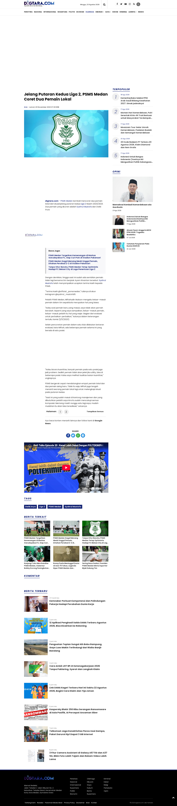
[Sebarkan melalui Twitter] (73, 435)
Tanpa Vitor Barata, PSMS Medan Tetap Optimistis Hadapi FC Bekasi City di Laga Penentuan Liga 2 (73, 268)
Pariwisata (108, 788)
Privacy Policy (69, 803)
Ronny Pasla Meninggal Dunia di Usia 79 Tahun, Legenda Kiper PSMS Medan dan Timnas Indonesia (66, 565)
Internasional (49, 12)
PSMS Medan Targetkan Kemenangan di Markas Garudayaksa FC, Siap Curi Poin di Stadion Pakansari (75, 256)
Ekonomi (80, 12)
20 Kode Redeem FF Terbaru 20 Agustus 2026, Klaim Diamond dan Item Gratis (136, 145)
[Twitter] (121, 4)
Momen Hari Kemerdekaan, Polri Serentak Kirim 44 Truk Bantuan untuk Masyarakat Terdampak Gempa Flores (136, 116)
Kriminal (123, 12)
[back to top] (173, 797)
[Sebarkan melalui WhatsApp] (78, 435)
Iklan (88, 803)
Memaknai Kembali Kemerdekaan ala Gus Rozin (132, 206)
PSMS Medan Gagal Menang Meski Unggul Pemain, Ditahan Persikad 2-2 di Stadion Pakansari (73, 262)
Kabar (106, 782)
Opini (106, 791)
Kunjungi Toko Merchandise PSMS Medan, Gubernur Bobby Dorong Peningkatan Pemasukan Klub (36, 565)
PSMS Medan (66, 201)
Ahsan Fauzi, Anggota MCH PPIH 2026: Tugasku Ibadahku (139, 232)
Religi (106, 785)
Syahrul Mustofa (84, 206)
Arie (25, 107)
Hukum (115, 12)
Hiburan (98, 12)
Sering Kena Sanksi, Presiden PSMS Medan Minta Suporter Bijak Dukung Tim (94, 565)
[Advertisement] (88, 36)
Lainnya (131, 12)
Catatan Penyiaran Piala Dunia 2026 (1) (138, 245)
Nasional (38, 12)
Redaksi (40, 803)
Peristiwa (28, 12)
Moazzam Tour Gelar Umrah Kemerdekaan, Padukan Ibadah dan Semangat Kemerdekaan (136, 130)
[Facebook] (117, 4)
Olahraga (89, 12)
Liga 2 (83, 203)
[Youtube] (125, 4)
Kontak (94, 803)
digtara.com (51, 201)
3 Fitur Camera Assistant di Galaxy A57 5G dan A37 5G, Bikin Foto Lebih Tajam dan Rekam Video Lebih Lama (78, 756)
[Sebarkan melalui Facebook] (68, 435)
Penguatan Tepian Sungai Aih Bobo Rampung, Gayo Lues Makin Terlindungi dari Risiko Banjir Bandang (75, 647)
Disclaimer (80, 803)
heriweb (150, 803)
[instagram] (130, 4)
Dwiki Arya (30, 506)
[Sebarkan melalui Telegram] (83, 435)
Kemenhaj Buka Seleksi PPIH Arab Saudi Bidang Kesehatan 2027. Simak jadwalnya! (135, 101)
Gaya (107, 12)
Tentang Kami (30, 803)
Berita (89, 791)
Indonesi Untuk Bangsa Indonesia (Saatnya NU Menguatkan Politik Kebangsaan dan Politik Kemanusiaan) (137, 160)
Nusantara (62, 12)
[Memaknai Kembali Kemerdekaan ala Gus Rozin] (133, 197)
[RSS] (134, 4)
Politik (72, 12)
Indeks (141, 12)
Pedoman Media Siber (53, 803)
